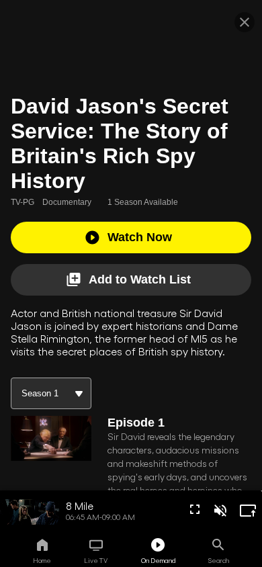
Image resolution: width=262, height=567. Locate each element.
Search (218, 560)
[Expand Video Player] (248, 510)
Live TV (95, 560)
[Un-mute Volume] (220, 510)
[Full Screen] (195, 509)
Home (42, 560)
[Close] (244, 22)
